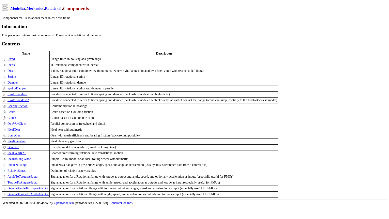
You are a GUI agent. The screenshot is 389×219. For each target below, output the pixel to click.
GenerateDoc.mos (121, 203)
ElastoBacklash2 (18, 100)
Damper (12, 82)
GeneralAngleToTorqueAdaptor (28, 188)
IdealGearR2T (16, 153)
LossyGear (14, 135)
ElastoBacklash (17, 94)
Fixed (11, 59)
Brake (11, 112)
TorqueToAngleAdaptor (22, 182)
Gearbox (13, 147)
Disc (10, 70)
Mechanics (35, 9)
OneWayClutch (17, 123)
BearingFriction (17, 106)
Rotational (53, 9)
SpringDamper (16, 88)
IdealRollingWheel (19, 159)
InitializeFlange (17, 164)
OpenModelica (63, 203)
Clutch (11, 117)
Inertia (11, 65)
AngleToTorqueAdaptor (22, 176)
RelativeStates (16, 170)
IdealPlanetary (16, 141)
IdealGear (13, 129)
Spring (11, 76)
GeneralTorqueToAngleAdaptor (28, 194)
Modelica (18, 9)
